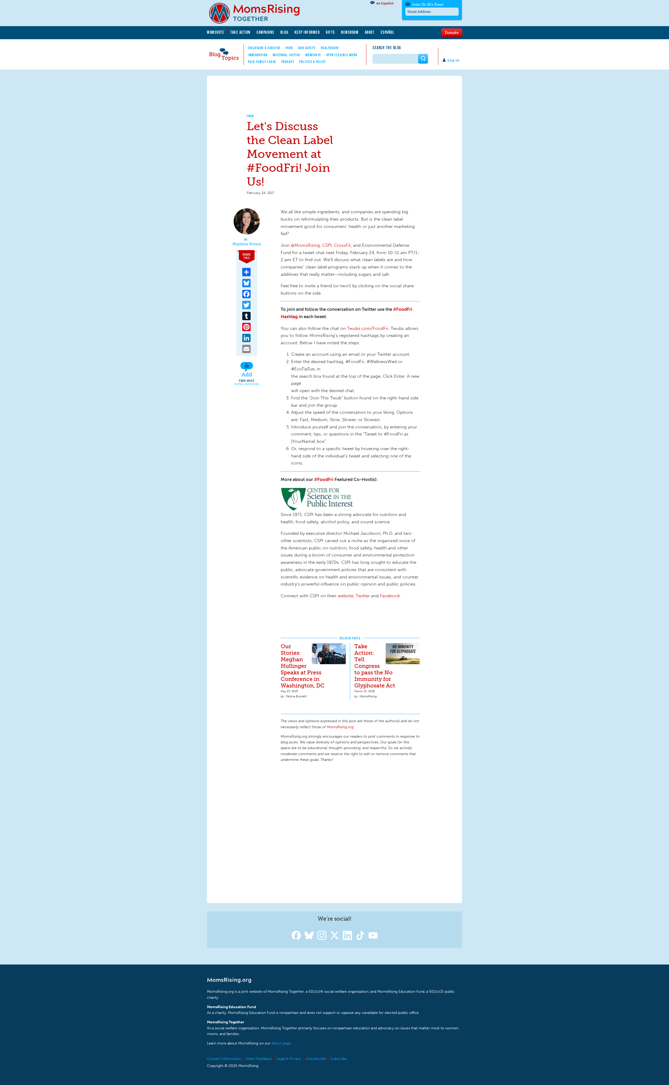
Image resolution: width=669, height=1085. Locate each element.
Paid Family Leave (262, 62)
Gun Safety (307, 48)
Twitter (363, 595)
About (370, 32)
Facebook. (390, 595)
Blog (284, 32)
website (345, 595)
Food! (251, 116)
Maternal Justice (286, 55)
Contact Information (224, 1059)
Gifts (330, 32)
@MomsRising (305, 245)
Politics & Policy (312, 62)
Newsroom (350, 32)
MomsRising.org (258, 13)
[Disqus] (350, 831)
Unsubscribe (316, 1059)
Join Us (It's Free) (427, 4)
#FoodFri (323, 479)
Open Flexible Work (341, 55)
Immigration (258, 55)
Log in (453, 60)
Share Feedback (259, 1059)
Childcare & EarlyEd (264, 48)
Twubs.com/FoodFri (367, 328)
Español (388, 32)
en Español (385, 3)
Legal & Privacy (288, 1059)
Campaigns (265, 32)
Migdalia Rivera (246, 244)
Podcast (287, 62)
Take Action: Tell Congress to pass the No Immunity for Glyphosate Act (374, 666)
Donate (452, 32)
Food (289, 48)
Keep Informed (307, 32)
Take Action (240, 32)
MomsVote (215, 32)
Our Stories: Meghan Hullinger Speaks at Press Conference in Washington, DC (303, 666)
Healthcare (330, 48)
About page (281, 1043)
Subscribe (339, 1059)
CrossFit (342, 245)
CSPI (327, 245)
